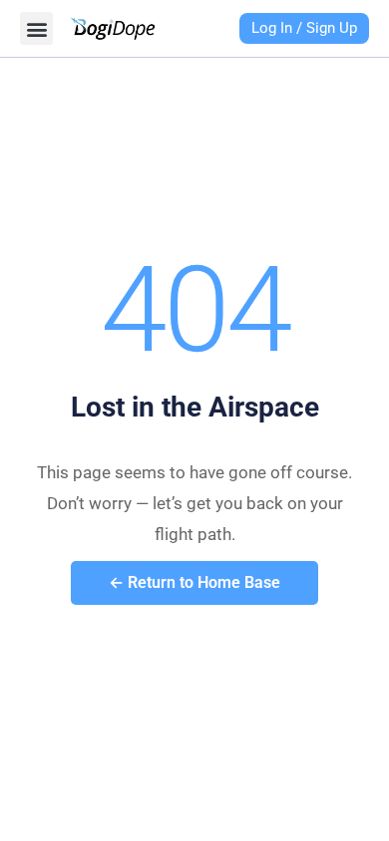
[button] (36, 28)
